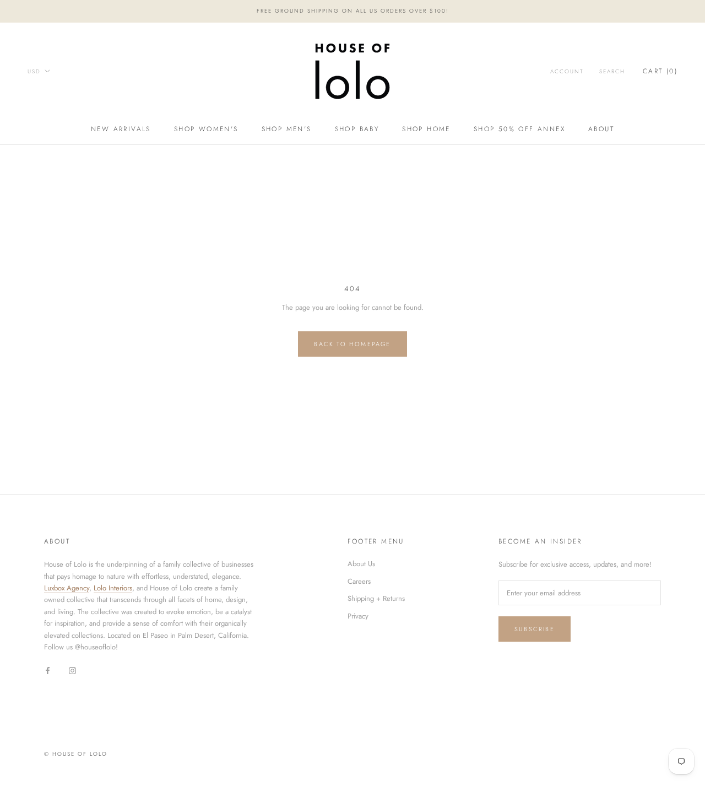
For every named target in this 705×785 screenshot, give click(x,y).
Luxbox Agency (66, 588)
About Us (361, 563)
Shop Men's (287, 129)
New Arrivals (121, 129)
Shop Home (426, 129)
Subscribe (534, 629)
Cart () (660, 71)
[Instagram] (72, 670)
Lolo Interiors (113, 588)
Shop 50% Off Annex (519, 129)
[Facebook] (47, 670)
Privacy (358, 616)
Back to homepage (352, 344)
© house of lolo (75, 754)
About (601, 129)
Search (612, 71)
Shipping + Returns (376, 598)
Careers (359, 581)
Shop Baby (357, 129)
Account (567, 71)
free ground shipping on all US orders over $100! (353, 11)
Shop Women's (206, 129)
